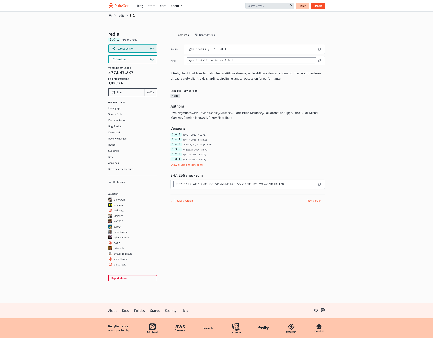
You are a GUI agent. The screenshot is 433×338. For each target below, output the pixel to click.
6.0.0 (176, 134)
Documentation (117, 120)
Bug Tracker (115, 126)
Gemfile (174, 49)
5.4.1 (176, 139)
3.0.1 (176, 159)
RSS (110, 157)
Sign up (318, 6)
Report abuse (119, 278)
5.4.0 (176, 144)
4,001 (150, 92)
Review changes (117, 138)
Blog (140, 5)
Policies (139, 310)
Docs (163, 5)
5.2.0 (176, 154)
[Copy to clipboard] (319, 49)
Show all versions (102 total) (186, 165)
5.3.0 (176, 149)
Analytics (113, 163)
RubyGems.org (118, 326)
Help (185, 310)
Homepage (114, 108)
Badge (112, 145)
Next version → (316, 201)
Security (170, 310)
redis (121, 15)
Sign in (302, 6)
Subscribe (113, 151)
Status (155, 310)
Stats (151, 5)
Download (114, 132)
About (112, 310)
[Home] (110, 15)
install (173, 60)
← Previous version (181, 201)
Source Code (115, 114)
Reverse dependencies (120, 169)
